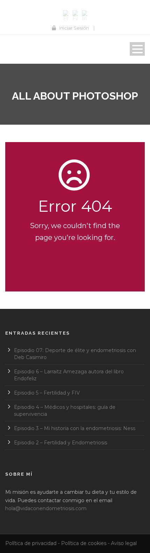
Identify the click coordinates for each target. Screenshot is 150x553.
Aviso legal (124, 543)
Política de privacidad (31, 543)
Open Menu (137, 49)
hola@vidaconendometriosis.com (46, 508)
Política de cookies (83, 543)
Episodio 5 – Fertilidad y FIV (47, 393)
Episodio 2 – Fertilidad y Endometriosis (60, 442)
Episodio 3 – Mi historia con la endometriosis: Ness (74, 428)
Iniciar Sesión (74, 28)
